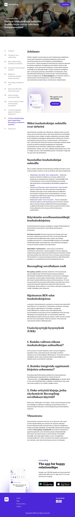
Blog (54, 4)
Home (47, 4)
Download (65, 4)
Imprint (19, 506)
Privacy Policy (21, 504)
